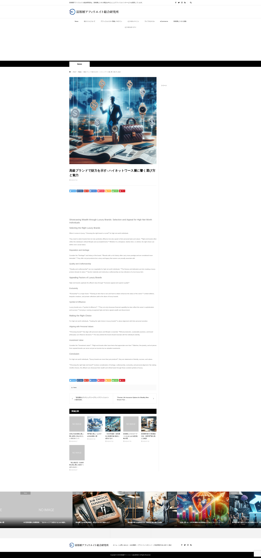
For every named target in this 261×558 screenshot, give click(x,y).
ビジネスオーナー (130, 27)
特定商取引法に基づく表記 (162, 545)
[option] (26, 510)
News (76, 21)
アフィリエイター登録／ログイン (111, 21)
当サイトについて (89, 21)
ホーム (115, 545)
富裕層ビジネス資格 (180, 21)
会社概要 (133, 545)
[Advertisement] (130, 45)
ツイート (164, 85)
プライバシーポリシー (145, 545)
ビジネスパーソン (133, 21)
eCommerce (164, 21)
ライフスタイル (150, 21)
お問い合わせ (123, 545)
